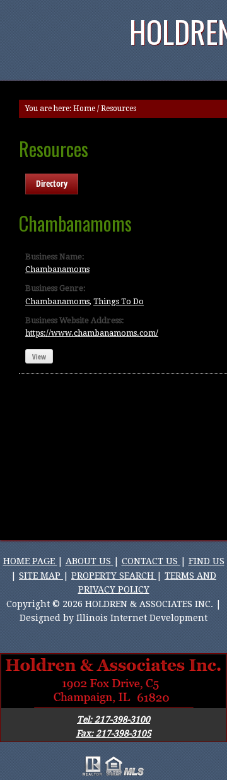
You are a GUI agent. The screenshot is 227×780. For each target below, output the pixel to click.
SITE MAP (41, 575)
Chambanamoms (57, 269)
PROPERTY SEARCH (113, 575)
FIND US (206, 561)
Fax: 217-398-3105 (113, 733)
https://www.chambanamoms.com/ (91, 333)
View (39, 356)
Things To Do (118, 301)
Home (84, 108)
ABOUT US (90, 561)
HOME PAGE (30, 561)
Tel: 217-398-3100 (113, 719)
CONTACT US (151, 561)
